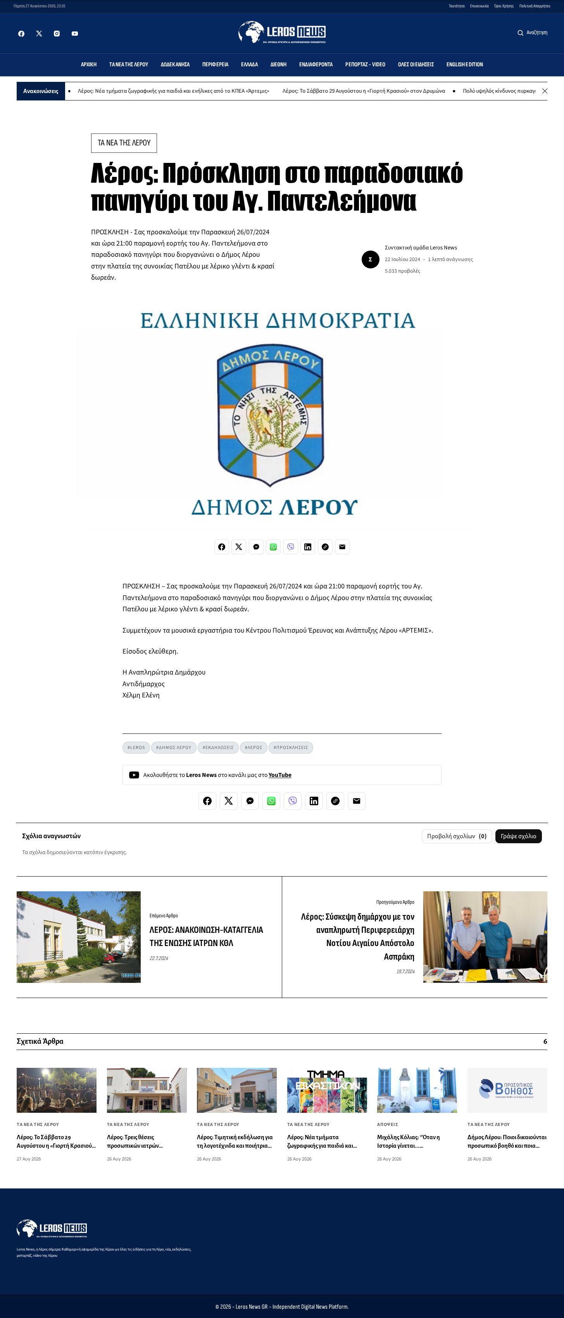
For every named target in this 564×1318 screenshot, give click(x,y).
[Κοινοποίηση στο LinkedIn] (307, 547)
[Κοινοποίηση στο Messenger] (256, 547)
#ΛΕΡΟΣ (253, 747)
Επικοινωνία (479, 6)
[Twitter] (39, 33)
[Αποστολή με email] (342, 547)
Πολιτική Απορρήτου (534, 6)
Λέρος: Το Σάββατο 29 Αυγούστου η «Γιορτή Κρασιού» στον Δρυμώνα (336, 91)
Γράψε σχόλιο (518, 836)
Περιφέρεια (215, 64)
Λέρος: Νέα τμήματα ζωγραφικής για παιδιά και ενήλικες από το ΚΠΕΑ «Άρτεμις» (146, 91)
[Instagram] (57, 33)
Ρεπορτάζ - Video (365, 64)
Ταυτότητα (457, 6)
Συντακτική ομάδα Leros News (421, 248)
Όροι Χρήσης (504, 6)
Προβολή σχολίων (457, 836)
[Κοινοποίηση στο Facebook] (221, 547)
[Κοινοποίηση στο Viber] (290, 547)
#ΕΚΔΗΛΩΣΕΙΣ (218, 747)
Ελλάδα (249, 64)
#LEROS (136, 747)
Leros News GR (252, 1307)
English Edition (465, 64)
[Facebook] (21, 33)
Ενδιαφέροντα (316, 64)
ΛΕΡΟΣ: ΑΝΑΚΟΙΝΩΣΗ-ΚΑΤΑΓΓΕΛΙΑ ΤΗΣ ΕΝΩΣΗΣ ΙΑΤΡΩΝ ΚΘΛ (206, 936)
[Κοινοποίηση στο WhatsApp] (273, 547)
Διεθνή (279, 64)
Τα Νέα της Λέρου (128, 64)
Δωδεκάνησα (175, 64)
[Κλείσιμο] (544, 90)
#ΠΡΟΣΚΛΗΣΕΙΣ (291, 747)
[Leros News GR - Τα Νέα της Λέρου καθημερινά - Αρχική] (282, 32)
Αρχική (89, 64)
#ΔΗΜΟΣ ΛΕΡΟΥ (173, 747)
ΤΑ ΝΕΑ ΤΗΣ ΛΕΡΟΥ (124, 143)
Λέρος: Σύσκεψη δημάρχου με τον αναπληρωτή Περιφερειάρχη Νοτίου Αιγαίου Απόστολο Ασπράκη (357, 936)
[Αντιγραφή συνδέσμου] (325, 547)
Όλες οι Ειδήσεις (416, 64)
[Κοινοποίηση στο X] (238, 547)
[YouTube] (74, 33)
